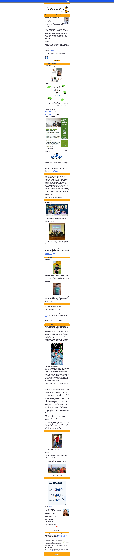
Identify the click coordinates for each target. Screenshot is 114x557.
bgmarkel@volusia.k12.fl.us (49, 192)
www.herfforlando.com (48, 249)
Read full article (50, 506)
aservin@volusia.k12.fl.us (61, 536)
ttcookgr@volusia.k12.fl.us (64, 537)
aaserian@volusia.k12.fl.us (62, 535)
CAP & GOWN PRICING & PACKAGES (50, 253)
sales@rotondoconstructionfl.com (52, 171)
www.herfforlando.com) (62, 102)
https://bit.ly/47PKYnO (48, 114)
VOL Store (48, 246)
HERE (46, 316)
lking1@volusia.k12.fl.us (52, 50)
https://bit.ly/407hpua (48, 111)
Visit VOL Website (57, 60)
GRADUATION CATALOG (48, 254)
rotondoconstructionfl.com (52, 170)
